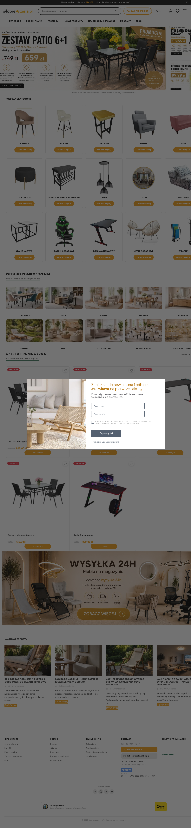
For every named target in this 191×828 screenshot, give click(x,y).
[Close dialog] (161, 383)
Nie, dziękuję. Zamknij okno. (106, 442)
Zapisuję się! (106, 433)
